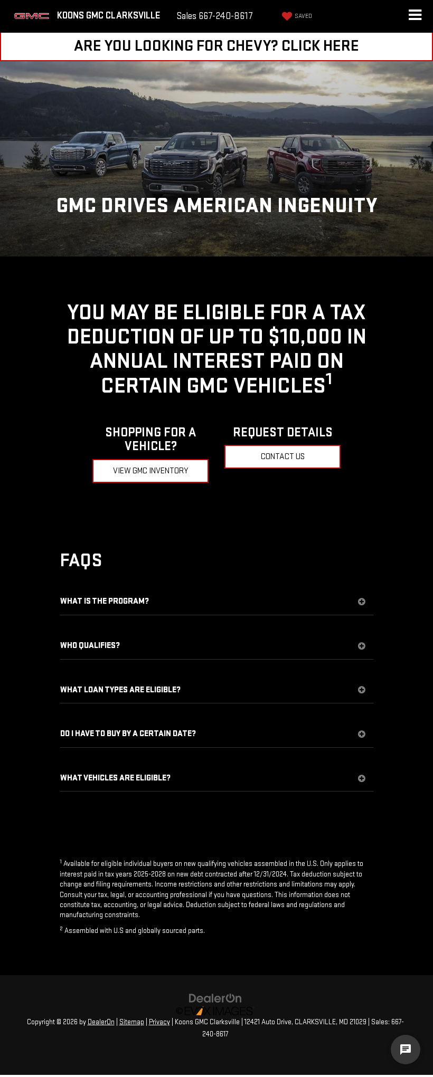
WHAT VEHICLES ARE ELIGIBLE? (115, 778)
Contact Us (283, 457)
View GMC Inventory (151, 471)
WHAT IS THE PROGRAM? (104, 601)
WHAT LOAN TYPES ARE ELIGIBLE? (120, 690)
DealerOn (101, 1022)
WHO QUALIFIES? (90, 646)
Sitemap (131, 1022)
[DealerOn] (215, 998)
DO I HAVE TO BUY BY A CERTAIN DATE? (128, 734)
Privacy (159, 1022)
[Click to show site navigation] (415, 16)
